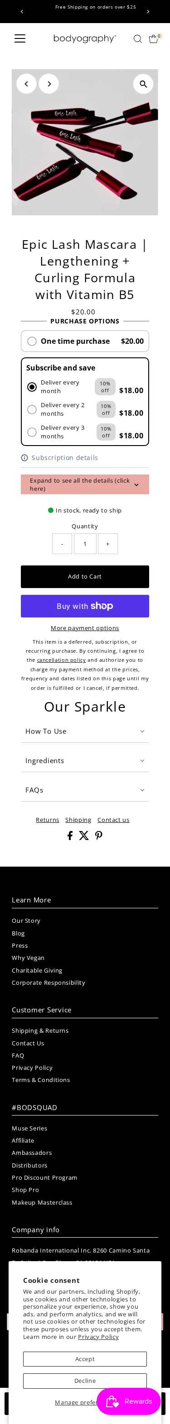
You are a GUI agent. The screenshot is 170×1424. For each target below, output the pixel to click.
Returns (47, 820)
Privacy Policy (98, 1337)
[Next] (148, 11)
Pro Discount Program (45, 1177)
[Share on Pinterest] (98, 838)
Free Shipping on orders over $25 (85, 7)
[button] (85, 341)
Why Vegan (28, 958)
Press (20, 945)
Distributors (30, 1165)
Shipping (78, 820)
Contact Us (28, 1043)
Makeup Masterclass (42, 1202)
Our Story (26, 920)
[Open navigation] (20, 39)
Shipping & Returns (40, 1030)
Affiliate (23, 1140)
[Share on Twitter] (85, 838)
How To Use (46, 731)
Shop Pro (25, 1190)
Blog (18, 933)
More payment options (85, 628)
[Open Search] (138, 39)
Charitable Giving (37, 970)
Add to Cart (85, 576)
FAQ (18, 1055)
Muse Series (29, 1128)
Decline (85, 1381)
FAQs (34, 789)
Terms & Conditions (41, 1080)
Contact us (113, 820)
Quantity (85, 526)
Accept (85, 1359)
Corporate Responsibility (48, 982)
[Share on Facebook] (71, 838)
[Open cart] (153, 39)
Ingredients (44, 760)
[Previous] (22, 11)
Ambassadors (32, 1153)
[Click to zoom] (143, 84)
